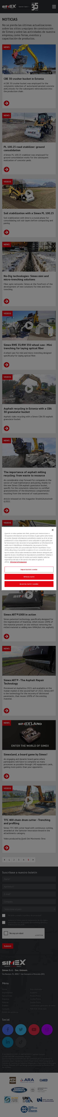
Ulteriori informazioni (18, 562)
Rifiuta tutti (29, 577)
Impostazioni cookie (29, 569)
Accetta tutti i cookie (29, 584)
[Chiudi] (53, 530)
